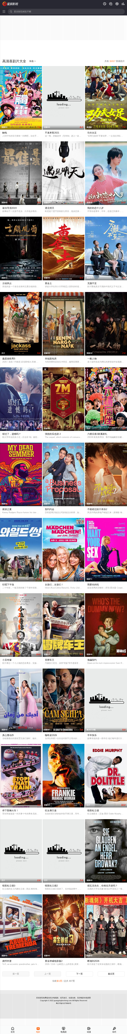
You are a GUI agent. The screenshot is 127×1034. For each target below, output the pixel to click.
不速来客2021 (52, 132)
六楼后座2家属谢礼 (97, 434)
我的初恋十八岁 (95, 208)
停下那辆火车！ (10, 810)
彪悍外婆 (7, 961)
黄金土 (48, 283)
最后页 (111, 974)
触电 (4, 132)
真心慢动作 (8, 735)
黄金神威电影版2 (53, 961)
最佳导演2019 (9, 208)
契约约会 (49, 509)
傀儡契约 (92, 660)
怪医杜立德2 (51, 885)
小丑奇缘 (7, 660)
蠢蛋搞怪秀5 (8, 358)
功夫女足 (92, 132)
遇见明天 (49, 208)
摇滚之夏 (7, 509)
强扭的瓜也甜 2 (53, 434)
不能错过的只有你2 (97, 509)
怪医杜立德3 (8, 885)
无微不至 (92, 283)
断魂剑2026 (93, 961)
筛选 (32, 61)
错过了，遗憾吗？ (11, 434)
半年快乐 (92, 735)
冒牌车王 (49, 660)
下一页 (79, 974)
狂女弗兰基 (51, 810)
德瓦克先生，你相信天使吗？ (102, 885)
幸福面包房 (51, 358)
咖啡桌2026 (51, 735)
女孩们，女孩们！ (54, 584)
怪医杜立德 (93, 810)
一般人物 (92, 358)
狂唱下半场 (8, 584)
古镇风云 (7, 283)
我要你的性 (93, 584)
